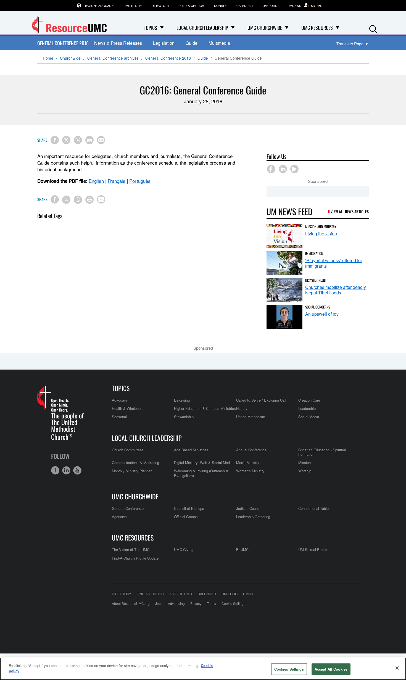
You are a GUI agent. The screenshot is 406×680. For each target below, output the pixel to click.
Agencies (119, 516)
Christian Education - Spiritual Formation (322, 452)
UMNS (248, 594)
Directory (161, 5)
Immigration (314, 253)
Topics (121, 388)
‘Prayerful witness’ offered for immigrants (333, 263)
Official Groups (186, 516)
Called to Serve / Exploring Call (261, 400)
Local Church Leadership (147, 438)
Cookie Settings (233, 603)
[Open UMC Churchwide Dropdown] (287, 27)
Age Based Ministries (191, 449)
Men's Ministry (247, 462)
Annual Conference (251, 449)
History (241, 408)
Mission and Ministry (320, 226)
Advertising (176, 603)
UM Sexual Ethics (312, 549)
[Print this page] (89, 140)
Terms (211, 603)
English (96, 180)
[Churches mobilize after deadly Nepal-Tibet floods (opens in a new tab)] (284, 290)
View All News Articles (350, 211)
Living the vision (321, 233)
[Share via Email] (101, 140)
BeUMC (242, 549)
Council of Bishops (189, 508)
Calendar (244, 5)
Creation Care (309, 400)
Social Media (308, 416)
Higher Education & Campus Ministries (205, 408)
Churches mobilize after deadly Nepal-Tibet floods (335, 290)
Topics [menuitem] (150, 27)
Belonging (182, 400)
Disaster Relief (316, 280)
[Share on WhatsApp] (78, 140)
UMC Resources (133, 537)
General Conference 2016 (63, 43)
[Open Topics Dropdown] (162, 27)
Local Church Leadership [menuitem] (202, 27)
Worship (304, 470)
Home (48, 58)
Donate (220, 5)
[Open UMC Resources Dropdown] (337, 27)
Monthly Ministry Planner (132, 470)
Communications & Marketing (135, 462)
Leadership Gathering (253, 516)
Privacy (195, 603)
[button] (373, 28)
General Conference (128, 508)
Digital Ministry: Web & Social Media (203, 462)
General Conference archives (113, 58)
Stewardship (184, 416)
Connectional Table (313, 508)
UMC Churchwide (135, 496)
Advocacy (120, 400)
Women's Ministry (250, 470)
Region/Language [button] (99, 5)
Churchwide (70, 58)
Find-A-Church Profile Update (135, 558)
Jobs (158, 603)
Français (116, 180)
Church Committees (128, 449)
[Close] (397, 668)
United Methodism (250, 416)
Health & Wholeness (128, 408)
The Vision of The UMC (130, 549)
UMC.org (270, 5)
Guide (191, 43)
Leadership (307, 408)
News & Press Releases (118, 43)
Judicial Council (248, 508)
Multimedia (219, 43)
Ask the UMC (180, 594)
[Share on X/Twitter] (66, 140)
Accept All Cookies (331, 669)
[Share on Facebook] (55, 140)
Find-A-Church (192, 5)
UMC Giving (183, 549)
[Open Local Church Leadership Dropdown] (233, 27)
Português (140, 180)
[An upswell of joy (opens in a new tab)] (284, 317)
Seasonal (119, 416)
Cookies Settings (289, 669)
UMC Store (132, 5)
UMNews (294, 5)
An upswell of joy (322, 314)
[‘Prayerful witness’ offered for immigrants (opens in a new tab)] (284, 263)
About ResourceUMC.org (131, 603)
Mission (304, 462)
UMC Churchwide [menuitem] (264, 27)
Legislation (164, 43)
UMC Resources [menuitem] (317, 27)
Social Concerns (317, 307)
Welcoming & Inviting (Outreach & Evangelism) (201, 473)
